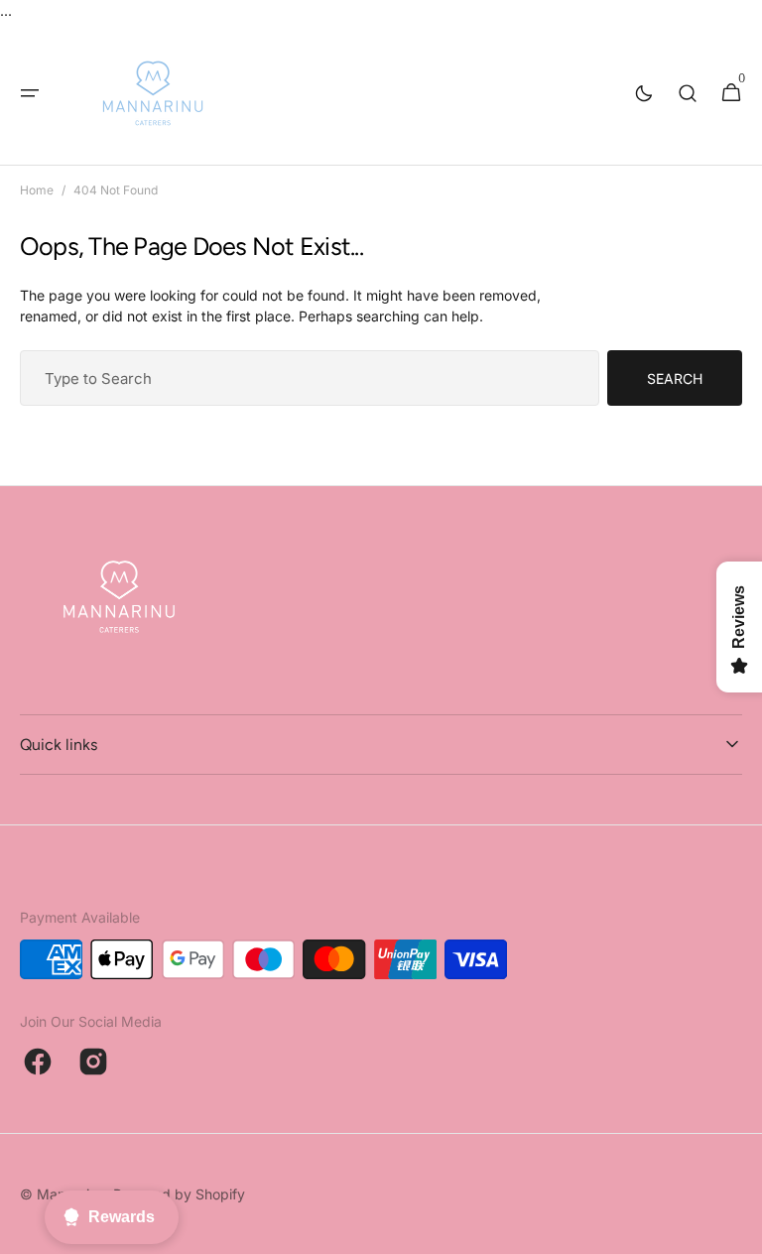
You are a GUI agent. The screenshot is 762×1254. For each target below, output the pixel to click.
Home (37, 190)
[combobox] (309, 378)
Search (674, 378)
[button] (30, 93)
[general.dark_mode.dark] (644, 93)
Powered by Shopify (179, 1194)
